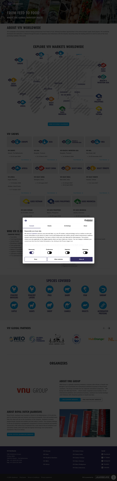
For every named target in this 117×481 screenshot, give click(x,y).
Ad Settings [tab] (67, 225)
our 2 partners (33, 233)
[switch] (49, 252)
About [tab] (85, 225)
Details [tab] (49, 225)
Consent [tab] (31, 225)
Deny (35, 259)
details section (78, 245)
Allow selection (58, 259)
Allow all (81, 259)
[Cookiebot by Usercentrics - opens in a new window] (86, 220)
